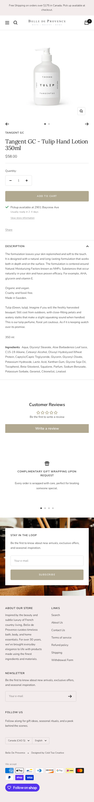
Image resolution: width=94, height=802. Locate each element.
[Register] (70, 696)
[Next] (87, 124)
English (38, 740)
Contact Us (58, 630)
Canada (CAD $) (16, 740)
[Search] (15, 23)
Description (15, 246)
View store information (22, 218)
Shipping (56, 653)
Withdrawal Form (62, 660)
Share (8, 230)
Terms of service (61, 638)
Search (55, 615)
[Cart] (86, 23)
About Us (57, 623)
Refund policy (59, 645)
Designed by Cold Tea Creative (47, 752)
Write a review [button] (47, 428)
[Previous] (7, 124)
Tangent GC (14, 132)
